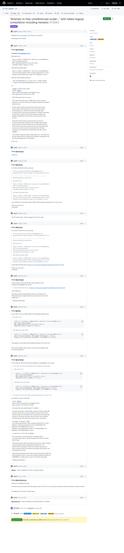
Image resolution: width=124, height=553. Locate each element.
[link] (16, 508)
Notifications (96, 8)
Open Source (40, 3)
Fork (106, 8)
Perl (6, 9)
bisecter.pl (14, 154)
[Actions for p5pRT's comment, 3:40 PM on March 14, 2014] (85, 46)
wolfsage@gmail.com (24, 53)
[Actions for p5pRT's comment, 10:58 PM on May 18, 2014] (85, 223)
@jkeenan (19, 165)
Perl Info (15, 141)
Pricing (59, 3)
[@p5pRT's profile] (12, 31)
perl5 (11, 9)
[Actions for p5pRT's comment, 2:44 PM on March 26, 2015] (85, 356)
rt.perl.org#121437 (25, 35)
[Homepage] (4, 3)
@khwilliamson (21, 480)
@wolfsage (20, 49)
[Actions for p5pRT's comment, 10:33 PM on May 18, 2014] (85, 161)
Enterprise (50, 3)
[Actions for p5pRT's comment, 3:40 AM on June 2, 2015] (85, 476)
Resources (28, 3)
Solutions (19, 3)
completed (30, 508)
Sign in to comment (63, 519)
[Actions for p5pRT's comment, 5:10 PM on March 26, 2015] (85, 466)
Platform (10, 3)
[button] (82, 321)
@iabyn (18, 311)
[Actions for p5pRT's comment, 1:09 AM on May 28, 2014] (85, 276)
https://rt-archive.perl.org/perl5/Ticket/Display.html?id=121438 (45, 264)
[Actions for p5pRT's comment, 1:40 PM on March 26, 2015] (85, 307)
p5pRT (15, 31)
